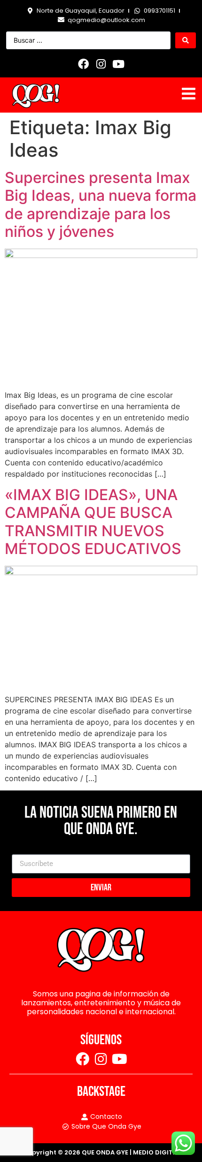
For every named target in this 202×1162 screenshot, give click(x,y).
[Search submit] (185, 40)
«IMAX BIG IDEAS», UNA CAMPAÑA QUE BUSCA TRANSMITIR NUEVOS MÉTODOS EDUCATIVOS (93, 522)
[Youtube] (118, 63)
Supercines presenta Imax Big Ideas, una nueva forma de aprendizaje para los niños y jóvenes (100, 204)
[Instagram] (101, 63)
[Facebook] (83, 63)
